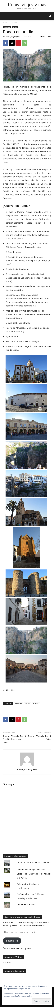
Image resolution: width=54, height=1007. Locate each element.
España (27, 704)
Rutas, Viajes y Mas (13, 37)
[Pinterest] (18, 43)
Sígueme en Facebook (14, 971)
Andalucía (13, 23)
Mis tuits (7, 962)
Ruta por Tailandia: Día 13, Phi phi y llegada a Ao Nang (14, 739)
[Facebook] (5, 43)
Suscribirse (12, 940)
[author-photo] (27, 766)
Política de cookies (25, 996)
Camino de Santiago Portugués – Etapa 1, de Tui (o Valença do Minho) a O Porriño (34, 873)
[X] (12, 43)
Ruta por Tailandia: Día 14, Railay (39, 737)
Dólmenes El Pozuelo (26, 904)
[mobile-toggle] (4, 16)
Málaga (14, 27)
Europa (35, 704)
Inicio (5, 23)
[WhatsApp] (24, 43)
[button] (50, 16)
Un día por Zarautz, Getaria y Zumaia (34, 862)
